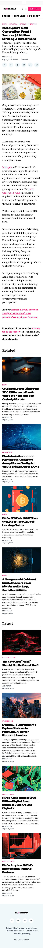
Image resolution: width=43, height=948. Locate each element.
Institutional (8, 794)
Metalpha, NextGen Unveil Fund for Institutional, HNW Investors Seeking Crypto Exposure (20, 313)
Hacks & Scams (8, 658)
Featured (20, 16)
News (4, 24)
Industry (33, 24)
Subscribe (34, 9)
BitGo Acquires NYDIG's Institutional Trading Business (17, 868)
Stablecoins (7, 721)
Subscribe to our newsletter (21, 928)
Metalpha (13, 24)
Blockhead (7, 57)
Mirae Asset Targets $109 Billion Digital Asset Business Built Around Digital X (19, 803)
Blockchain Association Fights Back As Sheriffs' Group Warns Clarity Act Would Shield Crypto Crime (20, 461)
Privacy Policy (22, 933)
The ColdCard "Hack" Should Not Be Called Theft (20, 663)
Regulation (7, 452)
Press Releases (15, 930)
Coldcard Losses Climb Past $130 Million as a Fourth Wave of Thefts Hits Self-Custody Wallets (20, 394)
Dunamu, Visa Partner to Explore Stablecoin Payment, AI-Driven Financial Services (19, 730)
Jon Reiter (6, 686)
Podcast (34, 16)
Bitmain (23, 24)
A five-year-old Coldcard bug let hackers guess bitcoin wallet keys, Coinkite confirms (19, 584)
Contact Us (32, 930)
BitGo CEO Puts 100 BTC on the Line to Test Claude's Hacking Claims (20, 521)
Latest (6, 16)
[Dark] (23, 9)
